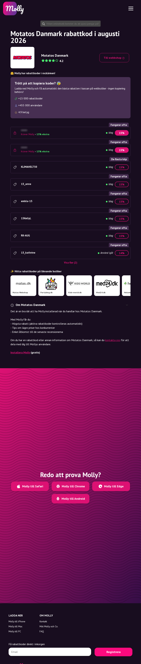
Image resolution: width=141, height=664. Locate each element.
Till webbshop (113, 57)
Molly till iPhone (17, 621)
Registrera (113, 652)
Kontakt (43, 621)
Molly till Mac (15, 626)
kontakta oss (112, 340)
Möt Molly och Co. (49, 626)
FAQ (42, 631)
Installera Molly (20, 352)
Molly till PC (15, 631)
